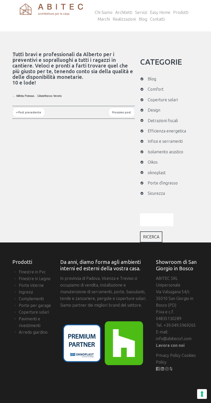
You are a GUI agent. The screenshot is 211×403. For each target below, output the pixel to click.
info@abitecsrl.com (173, 338)
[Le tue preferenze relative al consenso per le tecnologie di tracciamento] (202, 394)
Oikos (153, 162)
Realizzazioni (124, 19)
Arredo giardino (33, 332)
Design (154, 110)
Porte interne (31, 285)
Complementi (31, 298)
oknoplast (157, 172)
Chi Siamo (103, 12)
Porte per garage (35, 305)
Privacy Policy (169, 355)
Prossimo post (121, 112)
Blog (143, 19)
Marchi (104, 19)
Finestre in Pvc (32, 272)
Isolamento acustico (165, 151)
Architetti (123, 12)
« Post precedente (28, 112)
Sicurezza (156, 193)
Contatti (157, 19)
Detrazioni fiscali (163, 120)
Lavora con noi (170, 345)
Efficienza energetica (167, 131)
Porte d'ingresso (163, 183)
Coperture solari (163, 99)
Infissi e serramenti (165, 141)
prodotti (180, 12)
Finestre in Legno (34, 278)
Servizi (141, 12)
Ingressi (26, 292)
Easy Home (160, 12)
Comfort (156, 89)
